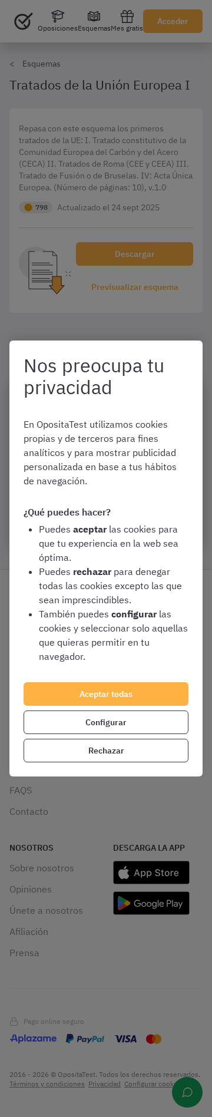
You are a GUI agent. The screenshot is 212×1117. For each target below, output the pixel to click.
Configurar (106, 722)
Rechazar (106, 750)
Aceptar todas (106, 694)
